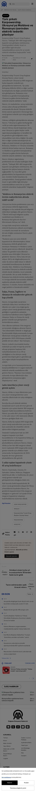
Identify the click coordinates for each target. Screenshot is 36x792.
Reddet (26, 782)
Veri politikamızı (6, 777)
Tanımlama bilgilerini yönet (18, 788)
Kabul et (9, 782)
